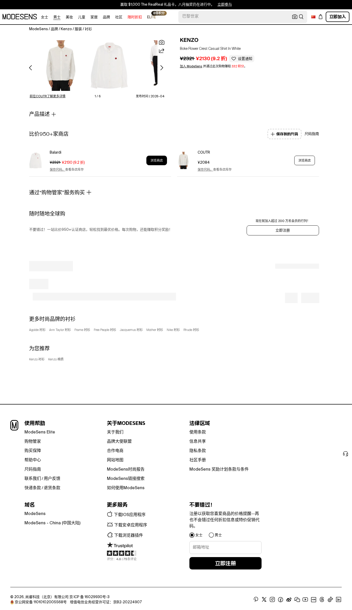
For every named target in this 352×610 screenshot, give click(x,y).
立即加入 (337, 16)
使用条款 (197, 432)
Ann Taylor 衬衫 (60, 330)
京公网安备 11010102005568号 (41, 602)
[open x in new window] (264, 600)
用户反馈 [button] (52, 479)
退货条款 (52, 488)
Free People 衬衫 (105, 330)
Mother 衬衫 (154, 330)
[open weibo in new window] (289, 600)
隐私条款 (197, 451)
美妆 (69, 17)
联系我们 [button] (32, 479)
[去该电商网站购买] (35, 160)
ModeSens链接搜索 (126, 479)
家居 (94, 17)
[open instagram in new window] (272, 600)
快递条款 (32, 488)
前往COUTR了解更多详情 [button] (47, 96)
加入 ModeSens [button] (191, 66)
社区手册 (197, 460)
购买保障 (32, 451)
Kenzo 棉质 (56, 359)
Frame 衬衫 (82, 330)
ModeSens (35, 514)
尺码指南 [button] (312, 134)
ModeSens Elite (39, 432)
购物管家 (32, 442)
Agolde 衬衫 (37, 330)
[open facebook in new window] (281, 600)
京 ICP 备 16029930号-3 (89, 597)
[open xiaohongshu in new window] (314, 600)
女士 (44, 17)
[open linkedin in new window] (339, 600)
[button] (61, 65)
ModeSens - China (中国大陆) (52, 523)
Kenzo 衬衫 (37, 359)
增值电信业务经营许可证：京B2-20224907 (106, 602)
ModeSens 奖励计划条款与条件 (219, 470)
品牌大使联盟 (119, 442)
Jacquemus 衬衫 (131, 330)
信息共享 (197, 442)
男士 (57, 17)
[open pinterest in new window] (256, 600)
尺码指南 (32, 470)
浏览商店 (156, 160)
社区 (118, 17)
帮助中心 (32, 460)
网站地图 (115, 460)
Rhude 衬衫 (191, 330)
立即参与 (224, 4)
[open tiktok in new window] (330, 600)
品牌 (106, 17)
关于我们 (115, 432)
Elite (151, 17)
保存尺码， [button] (57, 169)
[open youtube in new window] (305, 600)
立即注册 (282, 230)
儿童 (81, 17)
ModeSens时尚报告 (126, 470)
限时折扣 (135, 17)
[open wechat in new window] (297, 600)
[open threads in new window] (322, 600)
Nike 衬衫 (173, 330)
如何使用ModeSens (126, 488)
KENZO (189, 40)
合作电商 (115, 451)
